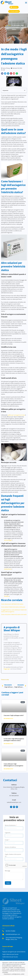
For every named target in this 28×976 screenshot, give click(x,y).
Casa (5, 25)
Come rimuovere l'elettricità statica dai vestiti (14, 614)
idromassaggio (8, 540)
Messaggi (7, 871)
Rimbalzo (6, 596)
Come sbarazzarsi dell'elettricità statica (12, 604)
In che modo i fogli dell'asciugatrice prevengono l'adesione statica (14, 739)
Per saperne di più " (8, 718)
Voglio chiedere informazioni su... (13, 855)
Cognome (7, 832)
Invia (8, 883)
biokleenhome (7, 569)
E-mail (6, 840)
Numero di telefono (10, 847)
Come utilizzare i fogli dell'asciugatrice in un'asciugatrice (13, 765)
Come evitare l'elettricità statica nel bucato (13, 607)
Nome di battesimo (10, 825)
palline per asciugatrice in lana (16, 415)
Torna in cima (5, 679)
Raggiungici (7, 669)
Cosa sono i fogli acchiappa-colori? (14, 715)
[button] (26, 2)
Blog (9, 25)
